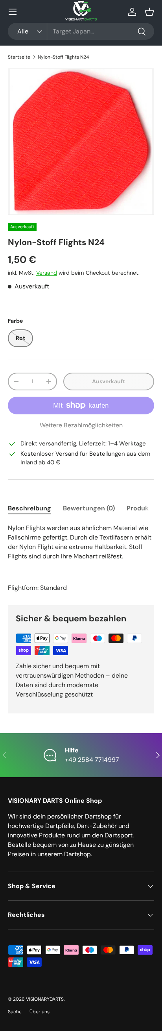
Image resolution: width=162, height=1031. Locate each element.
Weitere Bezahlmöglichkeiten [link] (81, 425)
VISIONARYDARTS (45, 999)
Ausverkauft (108, 381)
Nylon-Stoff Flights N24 (63, 57)
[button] (149, 11)
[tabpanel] (81, 558)
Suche (15, 1012)
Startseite (19, 57)
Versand (46, 272)
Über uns (39, 1012)
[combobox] (81, 31)
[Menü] (12, 11)
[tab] (29, 508)
